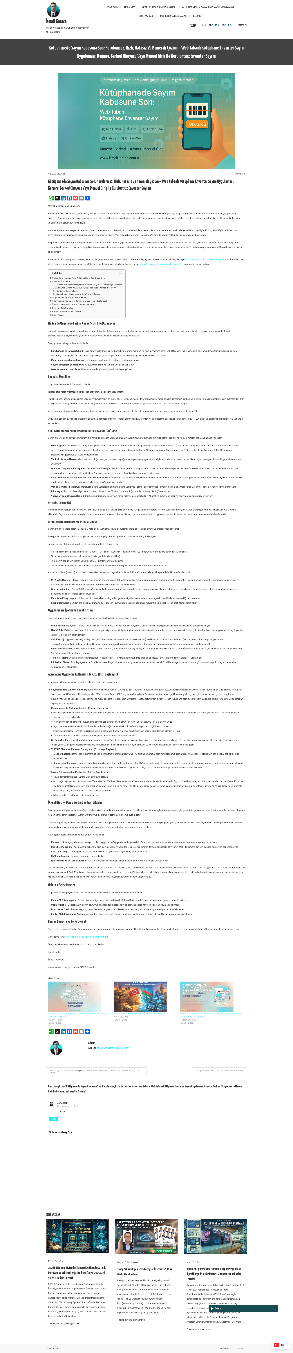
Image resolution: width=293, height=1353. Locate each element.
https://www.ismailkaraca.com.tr (113, 1047)
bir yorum (240, 173)
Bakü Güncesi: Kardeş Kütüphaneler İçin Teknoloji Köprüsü (141, 1013)
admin (91, 1043)
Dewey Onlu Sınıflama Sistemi (158, 7)
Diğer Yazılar (58, 315)
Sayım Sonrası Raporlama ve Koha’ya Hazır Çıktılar (78, 294)
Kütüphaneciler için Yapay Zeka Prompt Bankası (219, 1070)
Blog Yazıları (146, 16)
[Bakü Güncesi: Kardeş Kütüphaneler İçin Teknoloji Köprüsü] (145, 997)
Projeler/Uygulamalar (173, 16)
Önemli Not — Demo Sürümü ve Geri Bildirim (73, 304)
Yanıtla (53, 1119)
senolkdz (62, 1102)
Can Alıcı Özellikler (61, 281)
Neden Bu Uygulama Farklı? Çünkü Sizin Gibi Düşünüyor (78, 278)
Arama (241, 25)
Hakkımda (129, 7)
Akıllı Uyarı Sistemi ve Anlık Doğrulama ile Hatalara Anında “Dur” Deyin (86, 288)
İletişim (197, 16)
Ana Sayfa (112, 7)
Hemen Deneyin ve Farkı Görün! (67, 311)
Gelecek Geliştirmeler (62, 308)
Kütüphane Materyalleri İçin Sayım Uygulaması (207, 7)
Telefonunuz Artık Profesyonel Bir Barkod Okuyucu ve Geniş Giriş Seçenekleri (89, 285)
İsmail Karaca (56, 21)
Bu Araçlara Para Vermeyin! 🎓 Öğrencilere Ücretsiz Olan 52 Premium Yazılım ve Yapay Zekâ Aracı (95, 1071)
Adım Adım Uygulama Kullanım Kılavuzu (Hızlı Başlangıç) (79, 301)
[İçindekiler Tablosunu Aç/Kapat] (119, 273)
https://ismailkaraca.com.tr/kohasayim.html (206, 259)
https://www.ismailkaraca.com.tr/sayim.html (161, 264)
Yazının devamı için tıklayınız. (62, 1323)
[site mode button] (193, 25)
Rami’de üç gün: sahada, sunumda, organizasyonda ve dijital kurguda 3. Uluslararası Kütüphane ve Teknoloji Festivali (213, 1274)
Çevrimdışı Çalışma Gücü (66, 291)
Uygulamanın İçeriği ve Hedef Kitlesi (69, 297)
